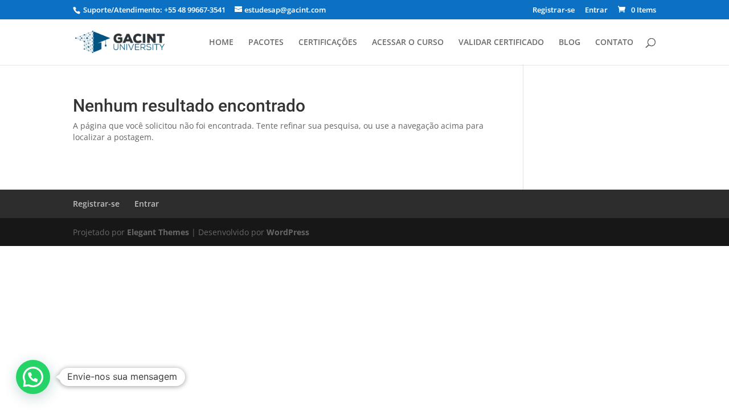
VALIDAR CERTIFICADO (501, 42)
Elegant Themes (158, 232)
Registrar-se (554, 10)
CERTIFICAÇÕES (327, 42)
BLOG (569, 42)
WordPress (288, 232)
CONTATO (614, 42)
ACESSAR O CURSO (408, 42)
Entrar (596, 10)
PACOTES (266, 42)
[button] (33, 377)
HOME (221, 42)
